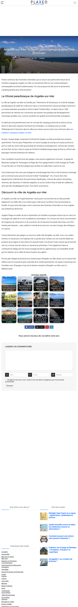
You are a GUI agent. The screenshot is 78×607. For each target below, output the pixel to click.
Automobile (5, 554)
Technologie (6, 591)
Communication (7, 563)
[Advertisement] (39, 21)
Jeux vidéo (5, 581)
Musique (4, 583)
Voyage (42, 58)
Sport (3, 588)
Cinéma (4, 576)
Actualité (5, 552)
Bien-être (5, 558)
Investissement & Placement (11, 565)
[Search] (74, 2)
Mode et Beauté (7, 586)
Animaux (4, 599)
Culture (4, 579)
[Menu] (2, 2)
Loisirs (4, 574)
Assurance (5, 567)
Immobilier (5, 569)
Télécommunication (8, 595)
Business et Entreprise (9, 561)
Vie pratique (6, 597)
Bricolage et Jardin (8, 602)
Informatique (6, 593)
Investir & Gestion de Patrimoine (12, 572)
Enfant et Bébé (7, 604)
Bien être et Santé (8, 557)
